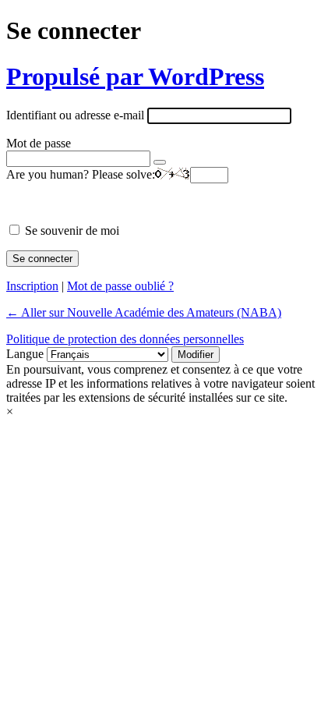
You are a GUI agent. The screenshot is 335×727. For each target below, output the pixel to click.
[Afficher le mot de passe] (159, 162)
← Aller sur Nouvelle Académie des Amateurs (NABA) (143, 312)
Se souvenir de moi (72, 230)
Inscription (32, 286)
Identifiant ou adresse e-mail (75, 115)
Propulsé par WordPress (135, 76)
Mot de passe (38, 143)
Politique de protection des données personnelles (125, 339)
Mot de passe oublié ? (120, 286)
